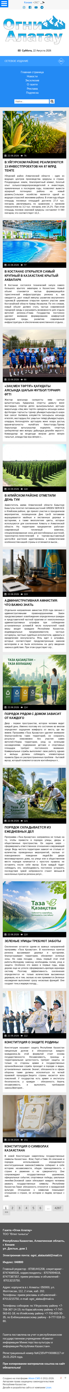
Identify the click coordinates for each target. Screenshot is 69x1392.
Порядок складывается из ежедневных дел (28, 829)
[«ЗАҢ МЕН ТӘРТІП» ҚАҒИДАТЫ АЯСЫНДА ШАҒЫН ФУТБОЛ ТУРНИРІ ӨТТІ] (34, 353)
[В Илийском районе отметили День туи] (34, 465)
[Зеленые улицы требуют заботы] (34, 906)
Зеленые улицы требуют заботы (33, 941)
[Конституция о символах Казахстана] (34, 1116)
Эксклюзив (32, 80)
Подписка (32, 92)
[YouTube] (36, 7)
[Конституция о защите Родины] (34, 1012)
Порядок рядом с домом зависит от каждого (33, 716)
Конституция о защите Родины (32, 1042)
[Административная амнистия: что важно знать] (34, 570)
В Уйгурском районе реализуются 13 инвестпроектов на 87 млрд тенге (34, 166)
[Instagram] (24, 7)
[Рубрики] (4, 3)
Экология (60, 707)
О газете (32, 84)
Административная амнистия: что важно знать (31, 602)
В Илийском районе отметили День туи (30, 497)
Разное (61, 265)
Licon (48, 1387)
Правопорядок (57, 594)
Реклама (32, 88)
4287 (58, 1208)
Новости (32, 76)
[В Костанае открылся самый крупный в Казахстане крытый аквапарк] (34, 241)
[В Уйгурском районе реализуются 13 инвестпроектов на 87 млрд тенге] (34, 132)
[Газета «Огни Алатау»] (34, 29)
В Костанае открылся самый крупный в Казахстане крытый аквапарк (31, 275)
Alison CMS (34, 1378)
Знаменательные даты (52, 489)
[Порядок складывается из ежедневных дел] (34, 793)
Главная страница (32, 72)
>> (6, 1212)
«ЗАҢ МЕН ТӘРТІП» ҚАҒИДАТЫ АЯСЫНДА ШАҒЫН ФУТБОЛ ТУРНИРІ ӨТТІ (32, 390)
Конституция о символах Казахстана (27, 1148)
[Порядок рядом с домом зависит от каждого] (34, 680)
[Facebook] (30, 7)
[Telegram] (41, 7)
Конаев (28, 2)
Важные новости (56, 155)
